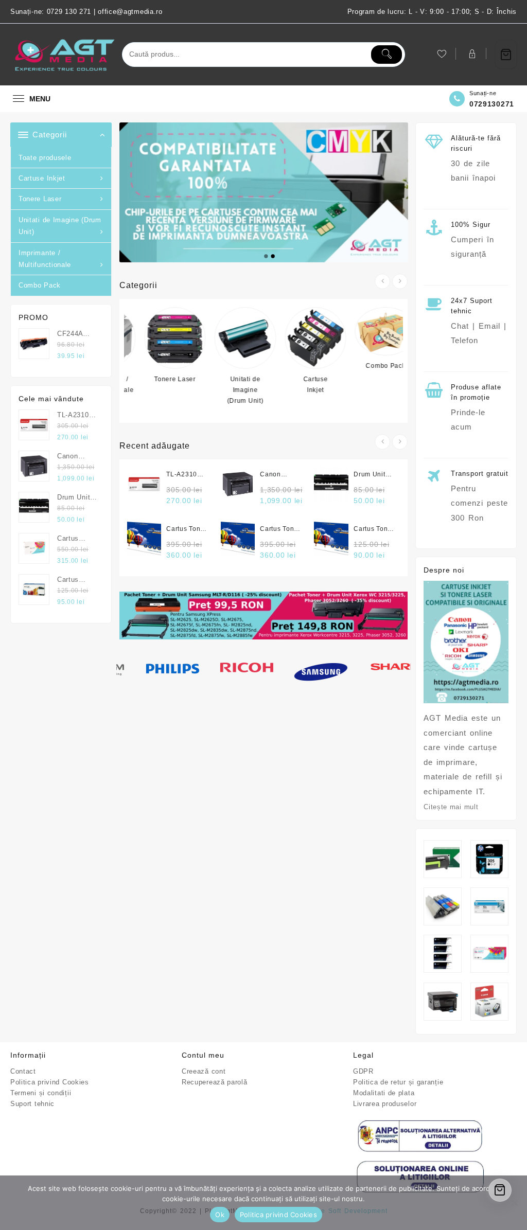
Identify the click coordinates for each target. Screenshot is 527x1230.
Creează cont (203, 1071)
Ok (219, 1214)
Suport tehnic (32, 1104)
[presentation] (382, 281)
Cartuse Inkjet (42, 178)
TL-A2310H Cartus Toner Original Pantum (186, 475)
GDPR (363, 1071)
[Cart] (506, 54)
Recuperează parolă (215, 1082)
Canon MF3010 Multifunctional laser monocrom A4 (280, 475)
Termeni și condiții (40, 1093)
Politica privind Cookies (49, 1082)
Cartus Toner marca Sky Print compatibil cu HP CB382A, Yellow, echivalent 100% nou (186, 529)
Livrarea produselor (384, 1104)
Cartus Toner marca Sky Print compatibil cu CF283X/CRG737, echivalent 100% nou (374, 529)
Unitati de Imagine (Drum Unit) (60, 226)
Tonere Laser (40, 199)
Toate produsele (45, 158)
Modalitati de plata (383, 1093)
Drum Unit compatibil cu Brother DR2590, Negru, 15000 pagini (370, 475)
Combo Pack (40, 285)
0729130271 (491, 104)
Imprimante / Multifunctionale (45, 259)
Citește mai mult (451, 807)
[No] (514, 1203)
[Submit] (386, 54)
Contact (23, 1071)
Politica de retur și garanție (398, 1082)
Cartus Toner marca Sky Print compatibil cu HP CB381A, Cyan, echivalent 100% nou (280, 529)
